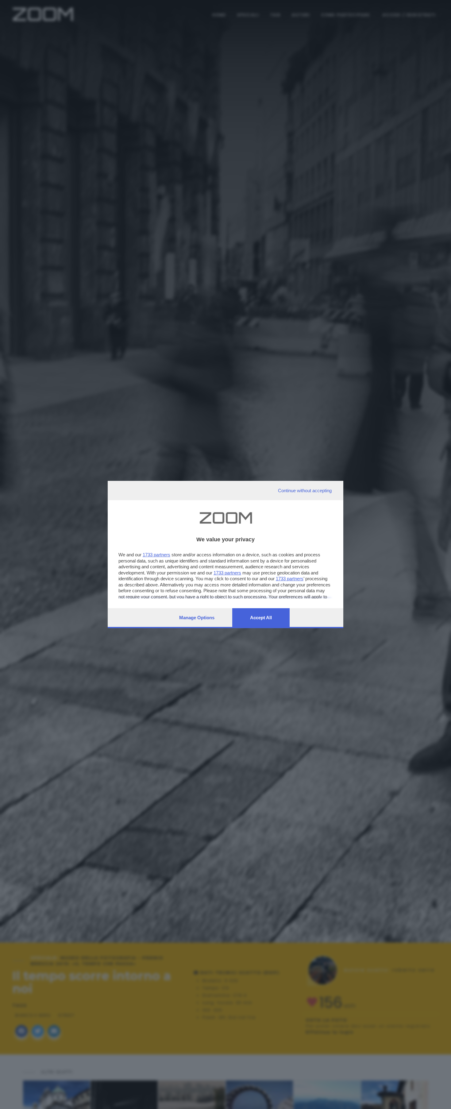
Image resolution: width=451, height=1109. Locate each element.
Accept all (261, 617)
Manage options (196, 617)
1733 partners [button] (156, 554)
